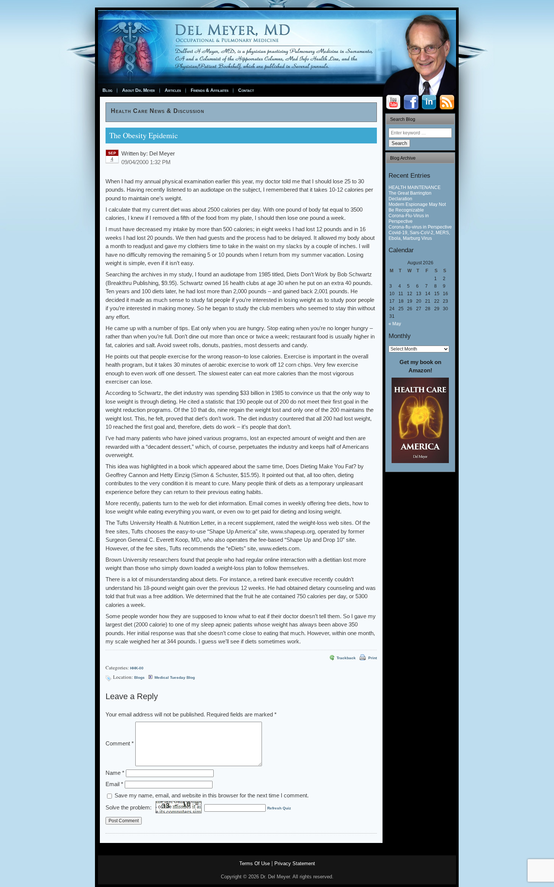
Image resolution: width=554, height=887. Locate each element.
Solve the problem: (129, 807)
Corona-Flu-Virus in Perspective (409, 218)
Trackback (346, 658)
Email (114, 784)
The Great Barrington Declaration (410, 196)
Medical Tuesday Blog (175, 677)
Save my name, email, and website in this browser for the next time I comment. (212, 795)
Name (115, 773)
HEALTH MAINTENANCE (415, 187)
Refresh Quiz (279, 808)
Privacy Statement (294, 863)
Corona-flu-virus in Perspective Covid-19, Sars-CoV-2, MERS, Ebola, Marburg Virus (420, 232)
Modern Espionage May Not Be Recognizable (417, 207)
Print (372, 658)
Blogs (139, 677)
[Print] (362, 658)
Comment (120, 743)
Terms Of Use (254, 863)
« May (395, 323)
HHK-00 (137, 668)
